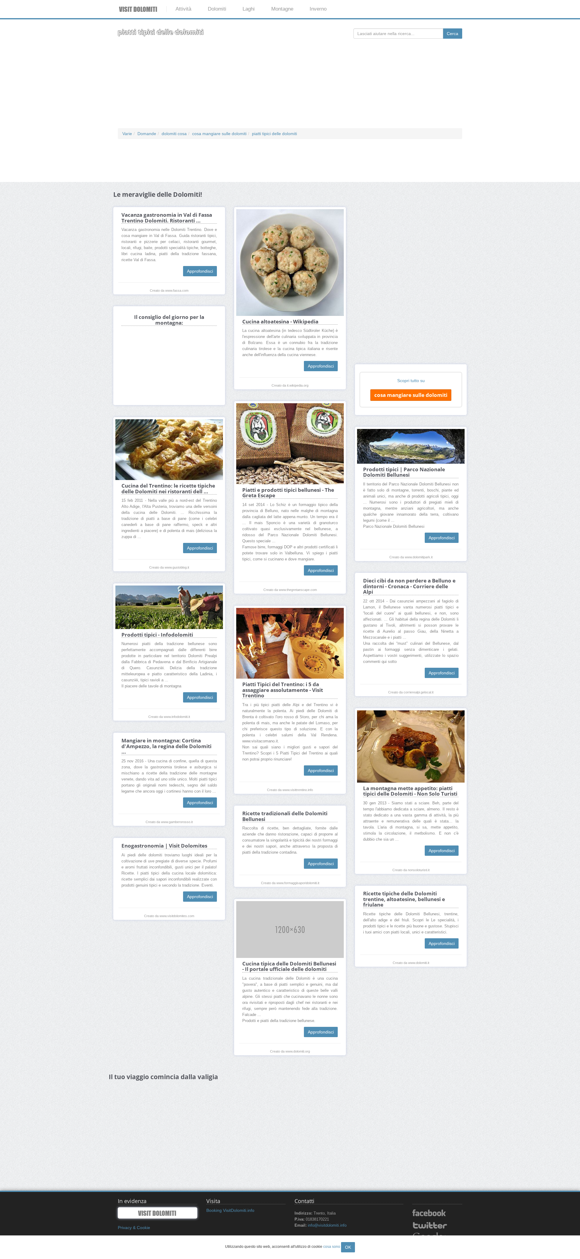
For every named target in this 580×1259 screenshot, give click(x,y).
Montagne (282, 9)
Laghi (249, 9)
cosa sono (331, 1246)
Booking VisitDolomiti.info (230, 1210)
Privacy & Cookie (134, 1227)
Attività (183, 9)
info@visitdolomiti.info (327, 1225)
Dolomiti (217, 9)
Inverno (318, 9)
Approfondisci (200, 271)
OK (348, 1247)
